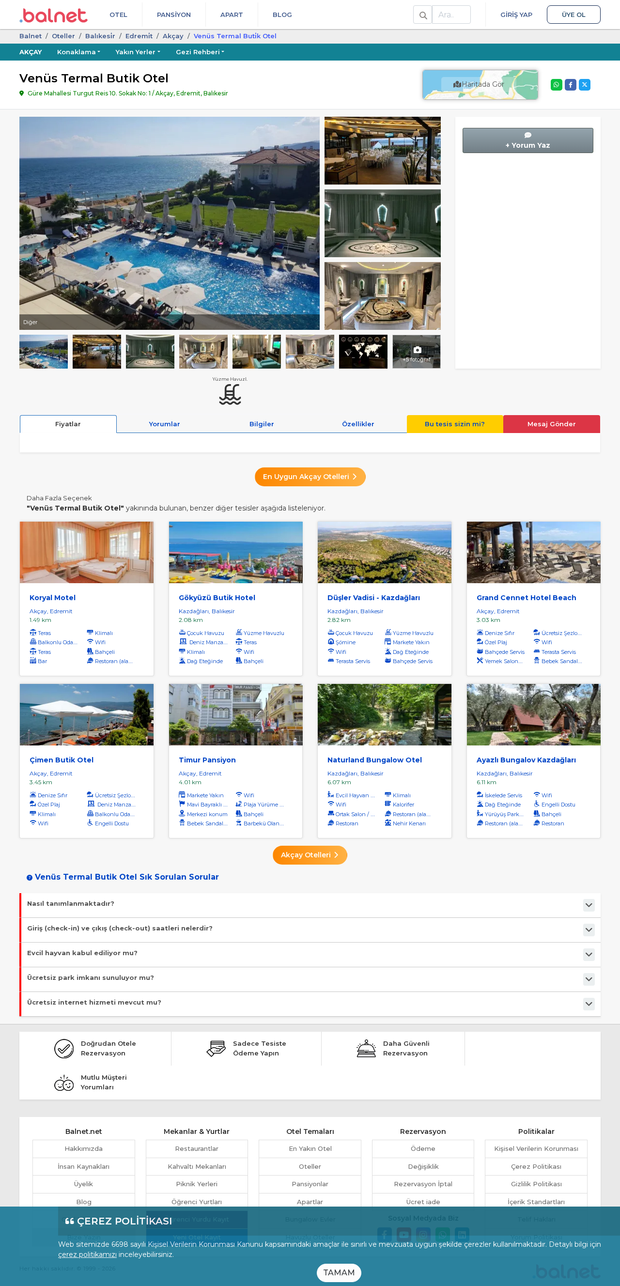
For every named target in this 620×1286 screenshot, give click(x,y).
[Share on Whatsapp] (556, 85)
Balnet (30, 36)
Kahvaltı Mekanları (197, 1166)
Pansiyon (174, 14)
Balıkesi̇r (100, 36)
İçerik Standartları (536, 1202)
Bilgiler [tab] (261, 424)
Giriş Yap (516, 14)
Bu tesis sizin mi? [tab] (455, 424)
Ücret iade (423, 1202)
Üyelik (83, 1184)
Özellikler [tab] (358, 424)
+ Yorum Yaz (528, 145)
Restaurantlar (196, 1148)
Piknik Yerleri (196, 1184)
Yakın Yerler (135, 52)
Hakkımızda (83, 1148)
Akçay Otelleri (307, 855)
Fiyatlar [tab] (68, 424)
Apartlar (310, 1202)
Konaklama (76, 52)
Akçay (173, 36)
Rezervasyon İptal (423, 1184)
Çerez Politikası (536, 1166)
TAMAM (339, 1272)
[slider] (383, 150)
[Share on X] (584, 85)
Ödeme (423, 1148)
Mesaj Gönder (551, 424)
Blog (282, 14)
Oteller (63, 36)
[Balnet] (53, 14)
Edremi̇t (139, 36)
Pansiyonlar (310, 1184)
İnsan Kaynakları (83, 1166)
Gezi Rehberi (198, 52)
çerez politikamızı (87, 1254)
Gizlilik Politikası (536, 1184)
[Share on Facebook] (570, 85)
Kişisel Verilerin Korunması (536, 1148)
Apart (231, 14)
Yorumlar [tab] (164, 424)
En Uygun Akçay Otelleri (307, 476)
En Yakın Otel (310, 1148)
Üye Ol (574, 14)
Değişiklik (423, 1166)
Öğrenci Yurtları (196, 1202)
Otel (118, 14)
